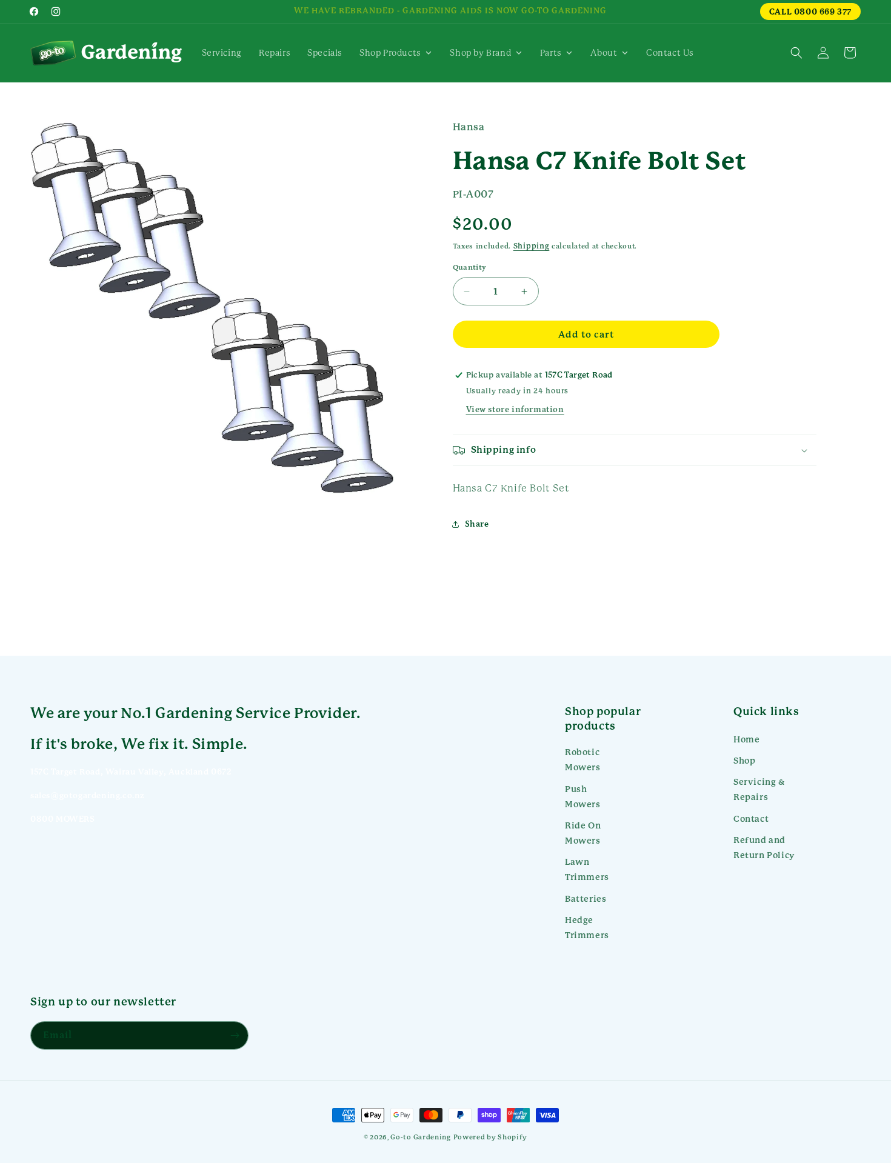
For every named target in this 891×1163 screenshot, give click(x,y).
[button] (796, 52)
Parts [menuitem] (551, 53)
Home (746, 739)
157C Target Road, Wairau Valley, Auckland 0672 (131, 771)
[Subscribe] (234, 1035)
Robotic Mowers (583, 759)
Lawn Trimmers (587, 869)
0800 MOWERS (62, 819)
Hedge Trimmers (587, 927)
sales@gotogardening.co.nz (87, 795)
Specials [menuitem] (324, 53)
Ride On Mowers (583, 833)
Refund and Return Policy (764, 847)
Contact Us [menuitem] (670, 53)
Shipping (531, 246)
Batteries (585, 899)
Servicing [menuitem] (222, 53)
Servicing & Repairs (759, 789)
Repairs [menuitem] (274, 53)
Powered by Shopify (490, 1137)
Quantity (470, 267)
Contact (751, 819)
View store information (515, 410)
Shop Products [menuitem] (390, 53)
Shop (744, 760)
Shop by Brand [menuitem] (480, 53)
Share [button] (477, 524)
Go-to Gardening (420, 1137)
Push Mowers (583, 796)
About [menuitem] (603, 53)
